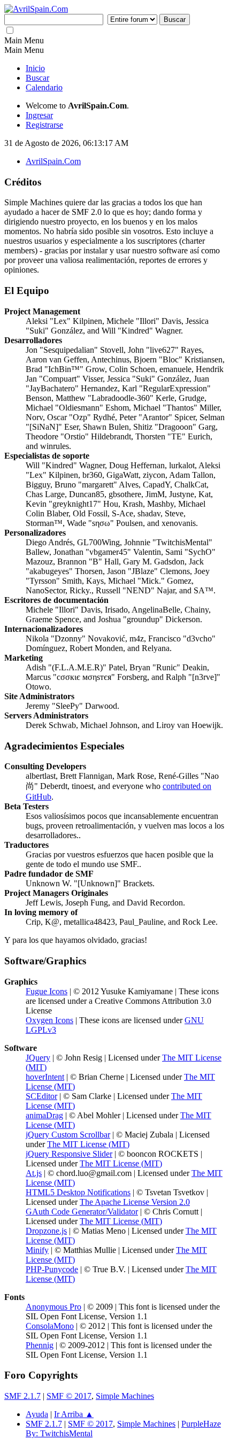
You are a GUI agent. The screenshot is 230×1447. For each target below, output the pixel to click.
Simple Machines (125, 1395)
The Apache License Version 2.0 (135, 1201)
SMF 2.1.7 (22, 1395)
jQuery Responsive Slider (69, 1153)
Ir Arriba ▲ (74, 1414)
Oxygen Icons (49, 1020)
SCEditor (41, 1096)
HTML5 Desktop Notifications (78, 1192)
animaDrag (44, 1115)
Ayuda (37, 1414)
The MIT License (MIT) (88, 1144)
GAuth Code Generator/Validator (82, 1211)
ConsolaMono (50, 1325)
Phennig (39, 1345)
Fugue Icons (46, 991)
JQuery (38, 1057)
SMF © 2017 (69, 1395)
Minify (37, 1250)
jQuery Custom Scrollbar (68, 1134)
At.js (34, 1173)
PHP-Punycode (52, 1269)
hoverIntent (45, 1076)
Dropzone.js (46, 1230)
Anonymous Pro (53, 1306)
